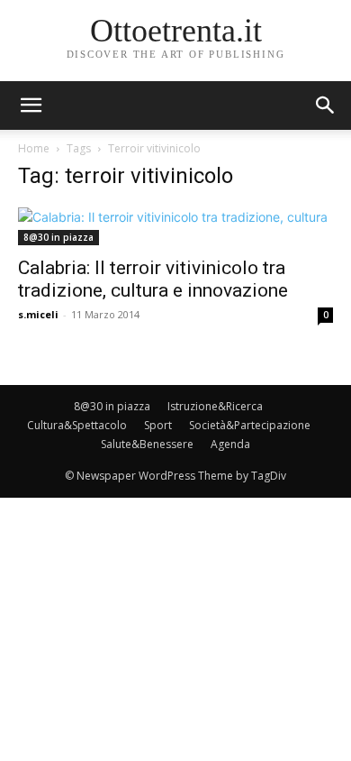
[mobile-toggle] (30, 105)
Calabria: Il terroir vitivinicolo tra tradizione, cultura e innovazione (153, 279)
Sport (158, 425)
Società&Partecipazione (249, 425)
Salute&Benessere (147, 444)
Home (34, 148)
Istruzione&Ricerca (215, 406)
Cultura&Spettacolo (77, 425)
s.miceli (38, 314)
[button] (326, 105)
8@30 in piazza (58, 237)
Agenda (230, 444)
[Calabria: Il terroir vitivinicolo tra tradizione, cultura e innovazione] (175, 226)
